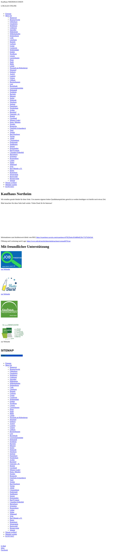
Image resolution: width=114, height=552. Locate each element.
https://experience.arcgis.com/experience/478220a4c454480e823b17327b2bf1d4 (64, 237)
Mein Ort (8, 16)
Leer (11, 84)
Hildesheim (14, 32)
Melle (12, 64)
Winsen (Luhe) (15, 120)
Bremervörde (14, 179)
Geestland (13, 118)
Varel (11, 130)
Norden (12, 124)
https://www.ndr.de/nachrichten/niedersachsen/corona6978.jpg (48, 241)
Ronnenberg (14, 158)
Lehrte (12, 66)
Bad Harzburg (15, 134)
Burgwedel (14, 177)
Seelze (12, 98)
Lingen (12, 56)
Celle (11, 38)
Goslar (12, 46)
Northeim (13, 92)
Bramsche (13, 126)
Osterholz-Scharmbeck (18, 128)
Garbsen (13, 44)
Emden (12, 52)
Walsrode (13, 100)
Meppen (13, 96)
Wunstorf (13, 70)
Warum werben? (11, 183)
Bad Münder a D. (16, 168)
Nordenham (14, 108)
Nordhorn (13, 54)
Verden (12, 132)
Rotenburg (13, 172)
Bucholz (13, 94)
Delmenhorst (14, 36)
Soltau (12, 162)
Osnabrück (13, 24)
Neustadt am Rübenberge (19, 68)
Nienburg (13, 102)
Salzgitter (13, 30)
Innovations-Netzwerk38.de (14, 355)
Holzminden (14, 148)
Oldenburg (13, 22)
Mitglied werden (11, 185)
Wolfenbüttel (14, 50)
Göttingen (13, 28)
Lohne (12, 160)
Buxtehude (13, 86)
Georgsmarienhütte (16, 88)
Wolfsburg (13, 26)
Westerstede (14, 175)
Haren (12, 170)
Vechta (12, 136)
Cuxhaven (13, 48)
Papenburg (13, 106)
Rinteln (12, 116)
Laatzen (12, 76)
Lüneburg (13, 40)
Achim (12, 110)
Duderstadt (13, 142)
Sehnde (12, 181)
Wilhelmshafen (15, 34)
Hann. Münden (15, 122)
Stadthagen (14, 144)
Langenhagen (14, 58)
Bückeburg (14, 154)
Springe (12, 104)
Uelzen (12, 78)
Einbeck (13, 72)
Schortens (13, 156)
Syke (11, 166)
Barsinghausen (15, 82)
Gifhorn (12, 80)
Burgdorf (13, 112)
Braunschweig (15, 20)
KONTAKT (9, 187)
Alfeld (12, 138)
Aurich (12, 74)
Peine (12, 60)
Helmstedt (13, 90)
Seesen (12, 146)
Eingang (8, 14)
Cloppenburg (14, 140)
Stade (12, 62)
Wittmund (13, 164)
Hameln (12, 42)
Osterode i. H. (15, 114)
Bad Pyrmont (14, 150)
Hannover (13, 18)
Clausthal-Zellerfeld (17, 152)
